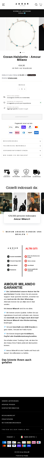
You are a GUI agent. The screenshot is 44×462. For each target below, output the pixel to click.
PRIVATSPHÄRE (7, 419)
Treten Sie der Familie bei (15, 429)
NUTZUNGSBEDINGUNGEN (11, 423)
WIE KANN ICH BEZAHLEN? (15, 155)
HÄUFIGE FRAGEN (8, 404)
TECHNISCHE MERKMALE (14, 145)
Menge (22, 85)
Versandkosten (27, 68)
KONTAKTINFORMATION (10, 408)
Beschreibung (10, 141)
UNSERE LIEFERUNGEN (10, 401)
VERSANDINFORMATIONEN (15, 150)
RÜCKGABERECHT (8, 415)
